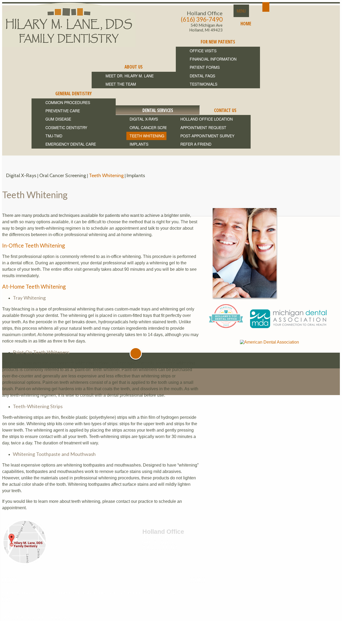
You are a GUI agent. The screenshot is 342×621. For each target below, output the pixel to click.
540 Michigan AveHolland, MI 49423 (206, 28)
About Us (25, 593)
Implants (136, 175)
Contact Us (154, 593)
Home (8, 593)
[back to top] (136, 353)
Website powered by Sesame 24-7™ (42, 617)
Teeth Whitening (106, 175)
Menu (241, 11)
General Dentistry (90, 593)
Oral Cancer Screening (62, 175)
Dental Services (125, 593)
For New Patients (54, 593)
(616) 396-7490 (202, 19)
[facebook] (190, 592)
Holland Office (205, 13)
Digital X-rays (21, 175)
